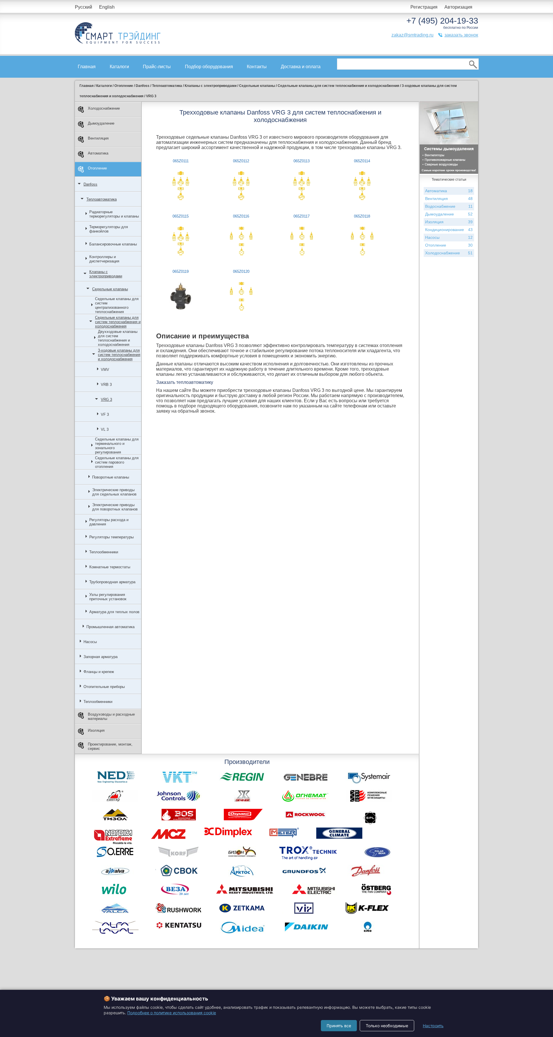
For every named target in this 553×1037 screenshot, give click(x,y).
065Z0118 (362, 216)
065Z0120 (241, 271)
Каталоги (119, 66)
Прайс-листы (157, 66)
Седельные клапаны (110, 289)
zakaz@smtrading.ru (412, 35)
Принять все (339, 1025)
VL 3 (105, 429)
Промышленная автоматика (110, 627)
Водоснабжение (449, 206)
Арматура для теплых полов (114, 612)
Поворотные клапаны (110, 477)
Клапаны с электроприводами (105, 274)
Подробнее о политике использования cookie (171, 1012)
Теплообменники (103, 552)
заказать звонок (461, 35)
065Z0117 (301, 216)
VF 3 (105, 414)
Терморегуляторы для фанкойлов (108, 229)
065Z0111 (181, 161)
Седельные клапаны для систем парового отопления (117, 462)
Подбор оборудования (209, 66)
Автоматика (98, 153)
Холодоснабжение (104, 108)
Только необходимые (387, 1025)
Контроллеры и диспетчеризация (104, 259)
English (107, 7)
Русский (83, 7)
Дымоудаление (101, 123)
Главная (87, 66)
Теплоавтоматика (101, 199)
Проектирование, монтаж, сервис (110, 746)
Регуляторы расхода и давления (108, 522)
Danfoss (90, 184)
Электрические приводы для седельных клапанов (114, 492)
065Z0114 (362, 161)
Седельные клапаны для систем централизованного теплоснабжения (117, 305)
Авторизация (458, 7)
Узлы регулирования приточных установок (107, 596)
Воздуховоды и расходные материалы (111, 716)
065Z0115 (181, 216)
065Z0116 (241, 216)
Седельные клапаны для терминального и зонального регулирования (117, 445)
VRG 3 (106, 399)
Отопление (97, 168)
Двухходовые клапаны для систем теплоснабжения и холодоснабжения (117, 338)
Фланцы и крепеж (99, 672)
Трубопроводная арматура (112, 582)
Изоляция (96, 730)
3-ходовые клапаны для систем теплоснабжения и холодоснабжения (119, 354)
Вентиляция (98, 138)
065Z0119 (181, 271)
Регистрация (424, 7)
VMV (105, 369)
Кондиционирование (449, 229)
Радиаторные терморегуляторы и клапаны (114, 214)
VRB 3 (106, 384)
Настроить (433, 1025)
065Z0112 (241, 161)
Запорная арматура (101, 657)
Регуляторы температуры (111, 537)
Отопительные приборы (104, 687)
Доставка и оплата (301, 66)
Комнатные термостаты (109, 567)
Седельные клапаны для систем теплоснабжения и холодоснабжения (118, 321)
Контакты (257, 66)
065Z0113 (301, 161)
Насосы (90, 642)
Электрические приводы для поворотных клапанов (115, 507)
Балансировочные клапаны (113, 244)
